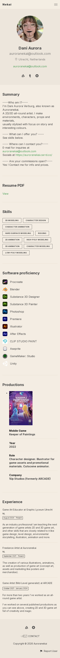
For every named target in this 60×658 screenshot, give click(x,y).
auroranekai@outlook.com (30, 66)
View (5, 193)
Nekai (7, 4)
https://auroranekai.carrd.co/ (34, 155)
